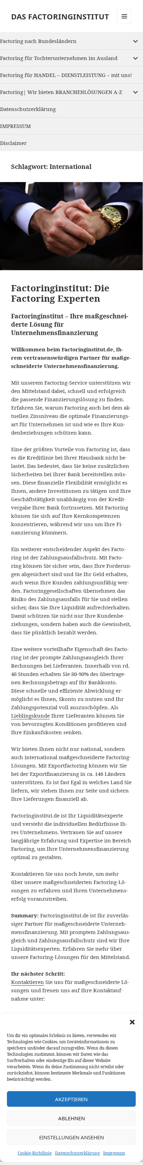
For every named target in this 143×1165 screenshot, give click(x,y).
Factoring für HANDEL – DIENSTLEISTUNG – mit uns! (66, 74)
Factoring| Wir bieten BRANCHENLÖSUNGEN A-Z (61, 91)
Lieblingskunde (30, 715)
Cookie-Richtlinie (35, 1153)
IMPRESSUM (15, 125)
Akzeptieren (71, 1099)
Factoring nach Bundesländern (38, 40)
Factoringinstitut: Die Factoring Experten (60, 293)
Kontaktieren (27, 981)
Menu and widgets (124, 23)
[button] (132, 1022)
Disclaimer (13, 142)
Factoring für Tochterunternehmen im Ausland (58, 57)
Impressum (114, 1153)
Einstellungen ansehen (71, 1137)
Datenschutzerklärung (77, 1153)
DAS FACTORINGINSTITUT (60, 16)
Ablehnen (71, 1118)
